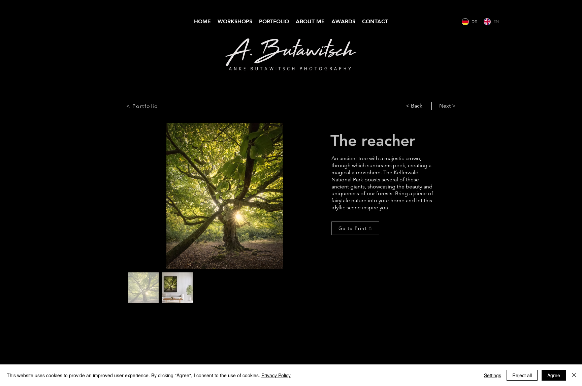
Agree (553, 375)
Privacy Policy (276, 375)
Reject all (522, 375)
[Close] (574, 375)
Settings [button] (492, 375)
